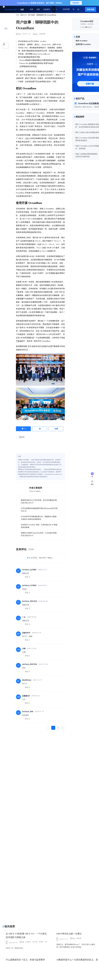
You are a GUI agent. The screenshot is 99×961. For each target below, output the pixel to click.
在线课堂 (46, 9)
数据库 (29, 101)
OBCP (27, 138)
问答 (38, 9)
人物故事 (41, 34)
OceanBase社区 (86, 21)
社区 (22, 9)
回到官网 (66, 9)
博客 (17, 15)
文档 (31, 9)
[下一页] (63, 728)
